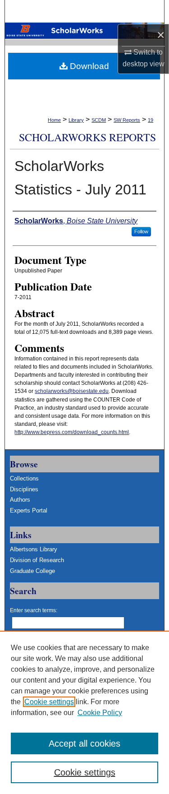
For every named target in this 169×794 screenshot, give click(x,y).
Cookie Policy (100, 712)
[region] (84, 712)
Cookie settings (49, 702)
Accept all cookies (84, 743)
